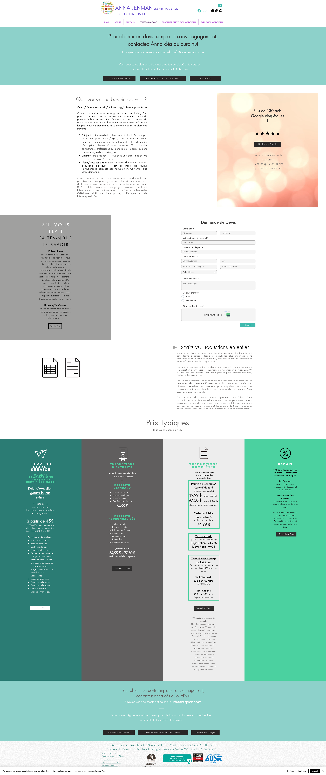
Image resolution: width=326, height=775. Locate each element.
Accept (315, 771)
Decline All (302, 771)
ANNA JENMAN (146, 8)
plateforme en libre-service (202, 505)
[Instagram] (220, 10)
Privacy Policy (100, 771)
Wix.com (122, 756)
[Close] (322, 771)
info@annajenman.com (189, 52)
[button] (220, 4)
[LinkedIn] (216, 10)
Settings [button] (290, 771)
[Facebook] (212, 10)
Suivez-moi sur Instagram (285, 501)
